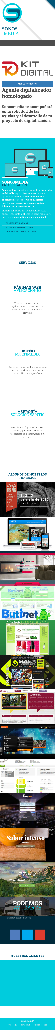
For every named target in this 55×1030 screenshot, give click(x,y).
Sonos (10, 31)
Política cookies (40, 1025)
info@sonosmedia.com (19, 917)
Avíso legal (12, 1025)
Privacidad (25, 1025)
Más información (27, 83)
